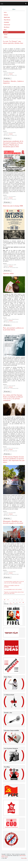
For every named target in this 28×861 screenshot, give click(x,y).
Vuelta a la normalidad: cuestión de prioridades (11, 586)
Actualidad (6, 22)
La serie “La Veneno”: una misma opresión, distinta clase (13, 42)
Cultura (5, 37)
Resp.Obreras (7, 19)
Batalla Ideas (7, 17)
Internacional (7, 24)
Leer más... (7, 78)
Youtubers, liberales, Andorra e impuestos (13, 82)
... (7, 602)
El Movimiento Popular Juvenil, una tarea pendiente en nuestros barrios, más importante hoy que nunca (14, 459)
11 (10, 602)
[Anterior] (8, 599)
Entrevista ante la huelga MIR (13, 206)
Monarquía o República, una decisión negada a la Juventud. (13, 522)
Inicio (5, 12)
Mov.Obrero (6, 27)
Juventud (6, 32)
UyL (2, 3)
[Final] (23, 602)
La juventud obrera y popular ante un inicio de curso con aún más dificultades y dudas (14, 582)
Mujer (5, 29)
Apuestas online (8, 273)
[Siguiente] (20, 602)
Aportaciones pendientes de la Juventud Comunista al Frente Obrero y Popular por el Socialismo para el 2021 (13, 144)
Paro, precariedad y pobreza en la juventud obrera (13, 329)
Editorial (6, 14)
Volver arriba (24, 858)
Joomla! (3, 855)
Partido (5, 34)
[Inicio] (4, 599)
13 (16, 602)
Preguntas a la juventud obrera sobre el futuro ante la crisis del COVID (14, 592)
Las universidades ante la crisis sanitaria (13, 589)
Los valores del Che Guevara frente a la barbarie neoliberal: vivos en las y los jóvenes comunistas (13, 397)
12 (13, 602)
